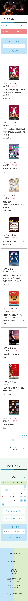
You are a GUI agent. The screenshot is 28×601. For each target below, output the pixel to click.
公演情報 (17, 585)
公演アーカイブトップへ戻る (14, 448)
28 (21, 501)
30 (3, 504)
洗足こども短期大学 (14, 581)
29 (25, 501)
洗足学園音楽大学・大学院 (14, 579)
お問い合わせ (14, 588)
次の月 (23, 478)
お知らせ (10, 585)
